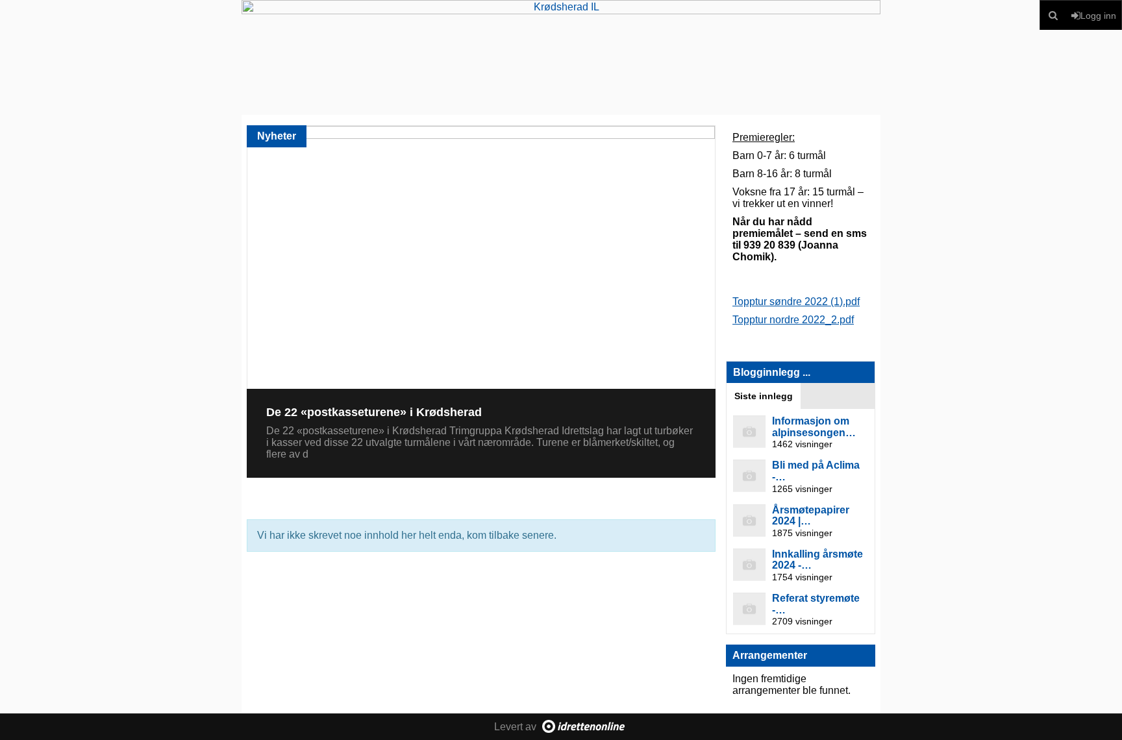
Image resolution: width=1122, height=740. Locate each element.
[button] (1053, 15)
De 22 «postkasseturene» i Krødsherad (374, 412)
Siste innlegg (763, 396)
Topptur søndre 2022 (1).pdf (796, 301)
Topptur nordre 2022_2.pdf (793, 319)
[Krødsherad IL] (561, 57)
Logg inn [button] (1098, 15)
